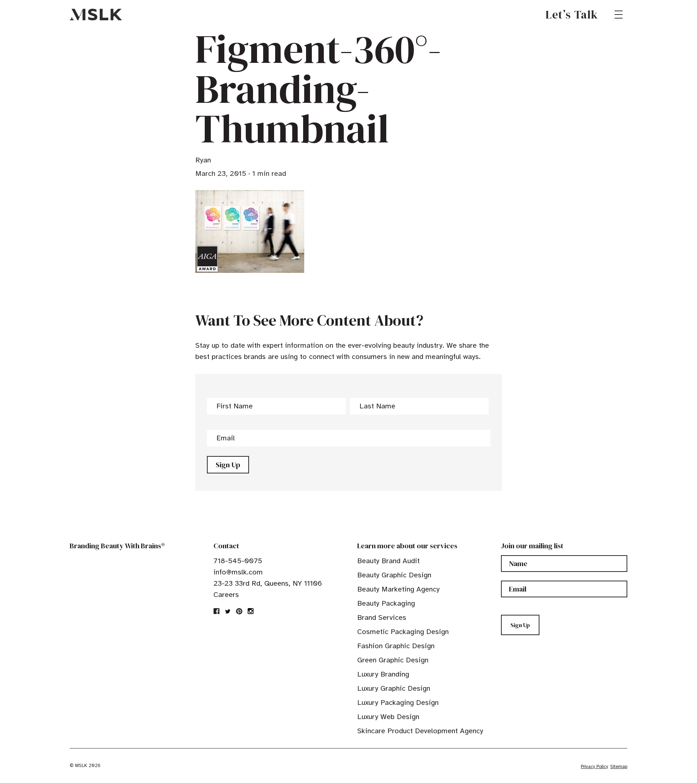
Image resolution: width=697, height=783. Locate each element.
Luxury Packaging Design (398, 702)
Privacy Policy (594, 767)
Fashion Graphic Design (396, 645)
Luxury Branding (383, 674)
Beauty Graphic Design (394, 575)
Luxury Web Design (388, 716)
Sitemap (618, 767)
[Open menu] (618, 14)
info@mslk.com (238, 572)
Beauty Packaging (386, 603)
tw (228, 611)
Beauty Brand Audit (388, 560)
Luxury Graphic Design (393, 688)
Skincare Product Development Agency (420, 730)
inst (250, 611)
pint (239, 611)
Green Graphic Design (392, 660)
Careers (226, 594)
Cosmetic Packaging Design (403, 631)
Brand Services (381, 617)
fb (216, 611)
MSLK (96, 14)
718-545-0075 (237, 560)
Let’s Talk (572, 14)
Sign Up (228, 465)
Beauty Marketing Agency (398, 589)
